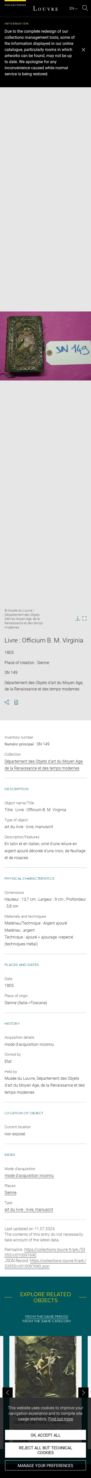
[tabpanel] (45, 1392)
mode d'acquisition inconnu (29, 1175)
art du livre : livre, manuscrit (29, 1209)
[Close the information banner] (83, 50)
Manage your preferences (45, 1465)
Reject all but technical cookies (45, 1450)
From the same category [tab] (46, 1321)
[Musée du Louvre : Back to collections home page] (45, 8)
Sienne (10, 1192)
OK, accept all (46, 1435)
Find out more (60, 1419)
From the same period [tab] (46, 1316)
